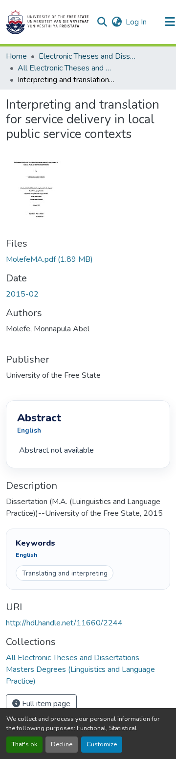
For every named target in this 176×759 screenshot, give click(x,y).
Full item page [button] (45, 703)
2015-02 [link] (22, 294)
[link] (88, 259)
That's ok (24, 744)
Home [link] (16, 56)
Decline (61, 744)
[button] (47, 22)
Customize (102, 744)
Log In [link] (136, 22)
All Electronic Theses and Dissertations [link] (66, 68)
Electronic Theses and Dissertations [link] (87, 56)
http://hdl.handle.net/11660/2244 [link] (64, 623)
